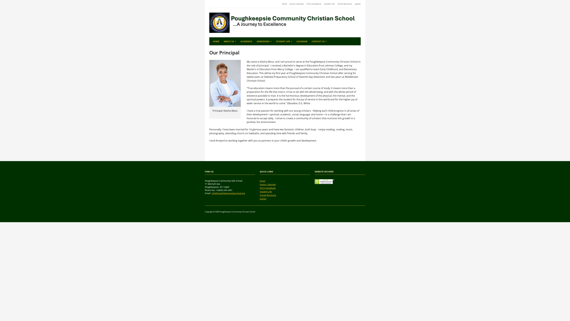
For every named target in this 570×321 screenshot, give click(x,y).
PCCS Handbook (314, 4)
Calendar (301, 41)
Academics (246, 41)
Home (216, 41)
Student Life (329, 4)
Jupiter (358, 4)
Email (284, 4)
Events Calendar (297, 4)
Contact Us (318, 41)
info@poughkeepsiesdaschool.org (228, 193)
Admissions (263, 41)
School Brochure (345, 4)
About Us (229, 41)
